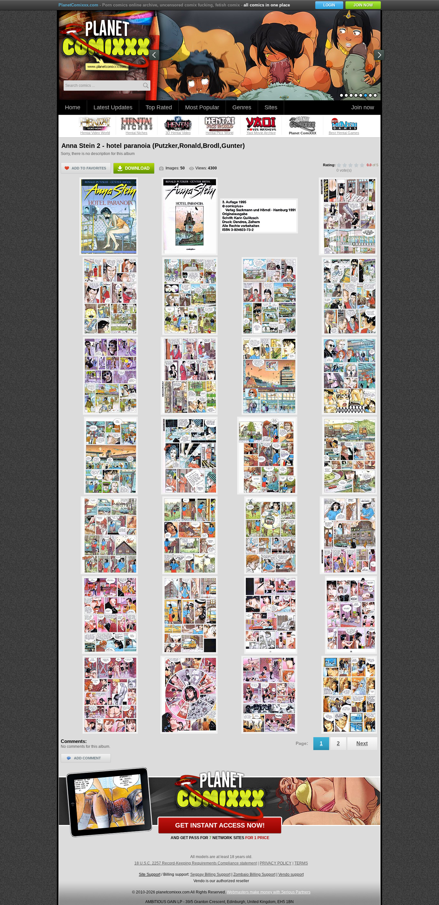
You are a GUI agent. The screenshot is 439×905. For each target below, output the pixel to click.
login (329, 5)
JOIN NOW (363, 5)
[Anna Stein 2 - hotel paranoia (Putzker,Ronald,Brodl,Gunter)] (108, 216)
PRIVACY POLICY (275, 863)
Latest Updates (113, 107)
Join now (362, 107)
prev (155, 56)
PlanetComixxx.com (78, 5)
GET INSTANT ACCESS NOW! (220, 825)
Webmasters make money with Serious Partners (268, 892)
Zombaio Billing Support (254, 874)
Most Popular (202, 107)
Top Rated (159, 107)
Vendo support (291, 874)
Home (72, 107)
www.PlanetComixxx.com (109, 44)
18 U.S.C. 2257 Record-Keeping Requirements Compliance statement (195, 863)
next (380, 56)
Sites (270, 107)
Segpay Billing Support (210, 874)
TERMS (301, 863)
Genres (241, 107)
